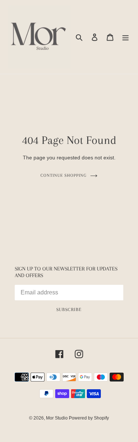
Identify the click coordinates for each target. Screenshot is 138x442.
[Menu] (125, 37)
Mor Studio (57, 418)
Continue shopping (63, 175)
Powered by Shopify (89, 418)
